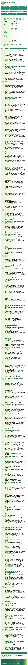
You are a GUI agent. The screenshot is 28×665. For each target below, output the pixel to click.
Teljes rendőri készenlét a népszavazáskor (14, 190)
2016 (14, 18)
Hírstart (17, 663)
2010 (17, 16)
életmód (19, 43)
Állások (19, 6)
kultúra (15, 43)
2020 (5, 19)
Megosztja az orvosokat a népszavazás (14, 141)
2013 (5, 18)
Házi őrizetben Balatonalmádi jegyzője (13, 315)
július (5, 31)
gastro (5, 44)
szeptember (6, 33)
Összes (5, 41)
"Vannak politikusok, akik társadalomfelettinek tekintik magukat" (14, 556)
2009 (14, 16)
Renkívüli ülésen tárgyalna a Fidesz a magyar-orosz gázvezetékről (13, 325)
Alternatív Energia (8, 68)
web (5, 657)
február (5, 24)
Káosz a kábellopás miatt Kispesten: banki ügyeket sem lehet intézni (14, 152)
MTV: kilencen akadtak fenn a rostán (13, 199)
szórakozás (13, 44)
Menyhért (15, 11)
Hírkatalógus (4, 9)
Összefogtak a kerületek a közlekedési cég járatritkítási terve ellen (14, 51)
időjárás (5, 45)
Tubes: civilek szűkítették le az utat (13, 234)
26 (11, 29)
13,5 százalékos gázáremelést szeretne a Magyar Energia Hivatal (14, 296)
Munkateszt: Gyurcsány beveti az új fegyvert (15, 164)
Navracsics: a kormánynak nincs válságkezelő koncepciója (12, 572)
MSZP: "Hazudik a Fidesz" (11, 603)
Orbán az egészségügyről (10, 515)
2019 (23, 18)
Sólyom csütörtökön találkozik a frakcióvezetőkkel (12, 431)
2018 (20, 18)
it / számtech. (6, 43)
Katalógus (11, 6)
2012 (23, 16)
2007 (8, 16)
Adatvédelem (11, 663)
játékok (20, 657)
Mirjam (19, 11)
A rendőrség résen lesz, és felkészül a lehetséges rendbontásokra (13, 483)
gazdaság (17, 41)
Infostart (6, 114)
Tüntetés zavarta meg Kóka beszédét (13, 527)
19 (11, 28)
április (5, 27)
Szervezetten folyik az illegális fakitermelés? (15, 113)
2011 (20, 16)
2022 (11, 19)
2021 (8, 19)
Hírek (7, 6)
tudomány (11, 43)
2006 (5, 16)
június (5, 29)
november (5, 36)
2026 (23, 19)
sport (17, 44)
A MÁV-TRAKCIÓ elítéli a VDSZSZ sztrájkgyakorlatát (12, 390)
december (5, 38)
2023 (14, 19)
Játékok (15, 6)
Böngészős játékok (11, 9)
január (5, 23)
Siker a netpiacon (9, 255)
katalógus (10, 657)
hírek (15, 657)
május (5, 28)
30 (12, 24)
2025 (20, 19)
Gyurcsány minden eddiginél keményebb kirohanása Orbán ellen (14, 222)
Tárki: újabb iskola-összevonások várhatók (15, 305)
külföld (12, 41)
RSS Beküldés (4, 661)
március (5, 25)
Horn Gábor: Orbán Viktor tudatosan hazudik (15, 442)
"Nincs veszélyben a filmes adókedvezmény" (15, 126)
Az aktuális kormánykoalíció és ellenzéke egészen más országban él (14, 98)
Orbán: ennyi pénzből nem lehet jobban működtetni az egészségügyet (14, 457)
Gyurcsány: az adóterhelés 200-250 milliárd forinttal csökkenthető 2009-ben (15, 405)
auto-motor (21, 44)
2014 (8, 18)
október (5, 35)
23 (16, 28)
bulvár (8, 44)
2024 (17, 19)
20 (12, 28)
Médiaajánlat (4, 663)
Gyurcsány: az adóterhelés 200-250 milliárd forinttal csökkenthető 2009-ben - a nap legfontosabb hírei (15, 615)
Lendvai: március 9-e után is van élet (13, 629)
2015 (11, 18)
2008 (11, 16)
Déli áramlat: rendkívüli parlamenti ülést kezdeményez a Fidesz (14, 348)
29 (11, 24)
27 (12, 29)
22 (15, 28)
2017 (17, 18)
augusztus (5, 32)
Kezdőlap (4, 6)
